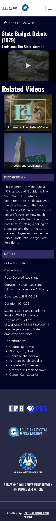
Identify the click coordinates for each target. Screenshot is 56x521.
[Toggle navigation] (49, 8)
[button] (28, 65)
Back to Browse (20, 23)
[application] (28, 66)
